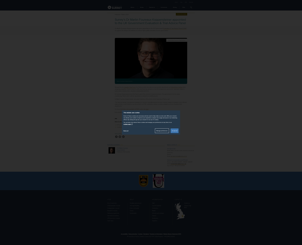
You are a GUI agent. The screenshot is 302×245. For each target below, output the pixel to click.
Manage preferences (162, 131)
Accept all (174, 131)
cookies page (127, 124)
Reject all (125, 131)
